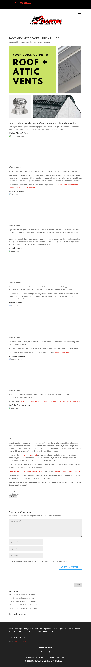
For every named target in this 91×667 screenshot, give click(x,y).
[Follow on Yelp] (45, 652)
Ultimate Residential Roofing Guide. (67, 471)
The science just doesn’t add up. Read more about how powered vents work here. (50, 401)
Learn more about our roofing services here (25, 471)
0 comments (48, 42)
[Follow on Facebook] (41, 652)
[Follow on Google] (50, 652)
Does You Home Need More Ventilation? (24, 608)
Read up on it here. (62, 353)
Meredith (14, 42)
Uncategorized (36, 42)
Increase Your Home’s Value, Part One (23, 601)
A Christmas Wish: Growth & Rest (21, 598)
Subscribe (12, 492)
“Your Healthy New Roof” (28, 455)
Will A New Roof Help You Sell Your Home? (24, 605)
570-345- (25, 3)
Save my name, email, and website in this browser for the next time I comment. (41, 561)
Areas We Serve (45, 647)
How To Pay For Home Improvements (22, 595)
